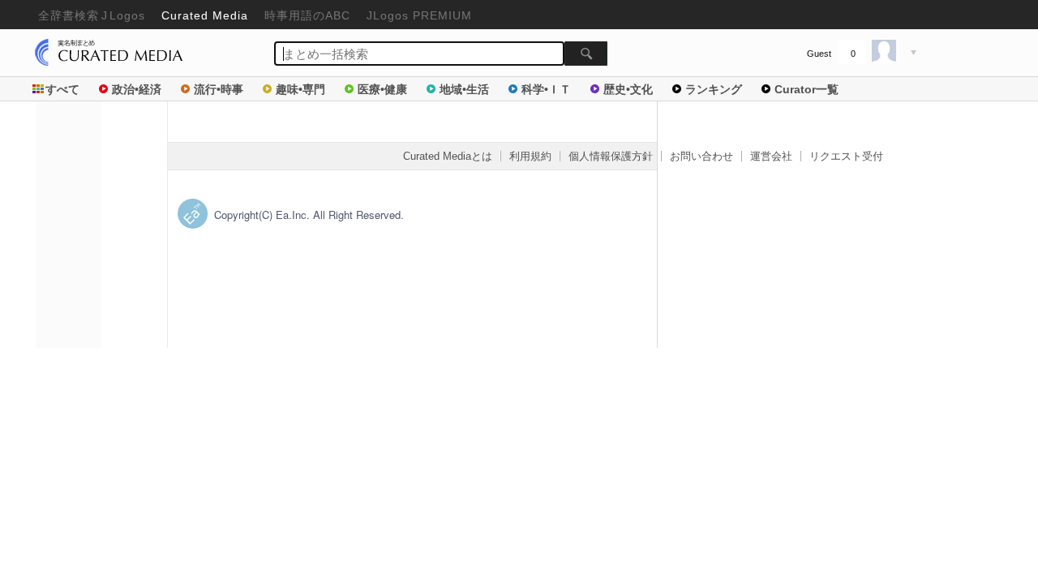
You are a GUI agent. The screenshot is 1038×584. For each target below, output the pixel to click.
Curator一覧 (806, 89)
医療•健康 (382, 89)
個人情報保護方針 (610, 156)
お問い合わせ (701, 156)
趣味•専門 (300, 89)
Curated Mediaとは (447, 156)
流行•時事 (218, 89)
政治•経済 (136, 89)
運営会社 (771, 156)
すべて (62, 89)
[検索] (585, 53)
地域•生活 (464, 89)
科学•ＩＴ (546, 89)
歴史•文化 (628, 89)
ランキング (713, 89)
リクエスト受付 (846, 156)
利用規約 (530, 156)
